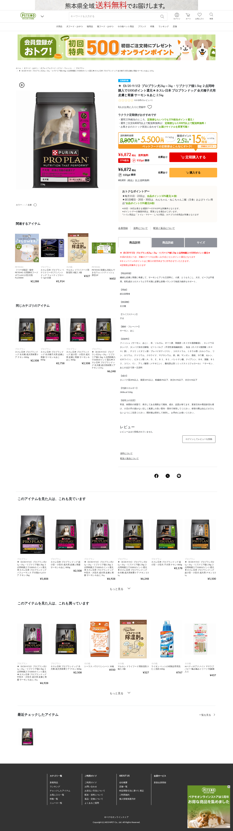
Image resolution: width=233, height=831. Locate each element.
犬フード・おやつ (31, 68)
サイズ (201, 242)
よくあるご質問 (92, 803)
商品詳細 (167, 242)
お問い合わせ (91, 787)
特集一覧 (54, 799)
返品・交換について (94, 799)
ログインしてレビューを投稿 (199, 439)
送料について (140, 228)
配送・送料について (94, 795)
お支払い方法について (95, 791)
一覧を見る (205, 715)
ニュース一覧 (56, 803)
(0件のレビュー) (143, 100)
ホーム (18, 68)
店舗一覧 (123, 787)
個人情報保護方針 (127, 799)
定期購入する (195, 157)
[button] (42, 16)
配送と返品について (164, 228)
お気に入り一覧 (57, 795)
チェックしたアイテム (60, 791)
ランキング (55, 787)
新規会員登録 (160, 782)
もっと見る (116, 589)
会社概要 (123, 782)
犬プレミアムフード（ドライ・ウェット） (56, 68)
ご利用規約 (124, 795)
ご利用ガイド (91, 782)
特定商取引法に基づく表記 (131, 791)
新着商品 (54, 782)
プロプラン (80, 68)
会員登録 (123, 228)
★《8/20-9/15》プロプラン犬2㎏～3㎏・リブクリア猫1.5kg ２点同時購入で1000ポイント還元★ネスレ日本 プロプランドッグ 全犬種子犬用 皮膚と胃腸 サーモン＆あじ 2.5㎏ (86, 71)
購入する (195, 172)
